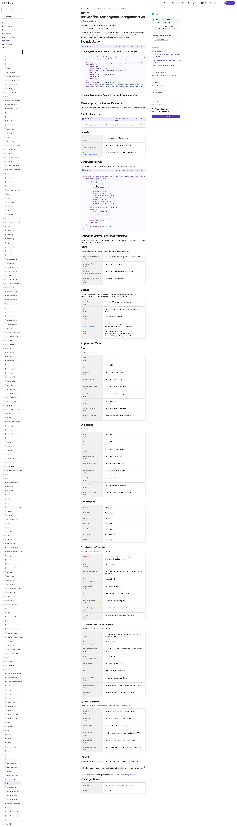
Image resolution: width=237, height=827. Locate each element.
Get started (230, 3)
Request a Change (157, 104)
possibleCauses (88, 379)
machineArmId (88, 586)
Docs (167, 3)
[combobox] (11, 10)
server (85, 556)
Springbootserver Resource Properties (164, 75)
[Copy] (144, 57)
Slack (196, 3)
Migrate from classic (8, 37)
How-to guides (8, 30)
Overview (5, 23)
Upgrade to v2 (7, 40)
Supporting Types (157, 85)
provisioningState (89, 600)
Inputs (155, 79)
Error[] (85, 566)
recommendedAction (90, 386)
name (85, 316)
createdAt (86, 711)
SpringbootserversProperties (92, 273)
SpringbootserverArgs (125, 125)
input (119, 251)
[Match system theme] (10, 824)
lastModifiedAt (88, 733)
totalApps (86, 615)
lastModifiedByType (89, 747)
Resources (102, 110)
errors (85, 564)
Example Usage (157, 51)
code (84, 358)
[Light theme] (3, 824)
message (86, 372)
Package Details (157, 92)
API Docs (5, 48)
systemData (87, 324)
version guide (118, 37)
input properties (130, 166)
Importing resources (129, 775)
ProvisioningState (94, 603)
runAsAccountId (88, 394)
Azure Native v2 (164, 21)
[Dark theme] (7, 824)
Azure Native (98, 8)
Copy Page (155, 101)
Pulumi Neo (186, 3)
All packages (8, 16)
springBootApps (88, 608)
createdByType (88, 725)
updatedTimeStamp (89, 415)
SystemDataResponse (89, 326)
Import (154, 89)
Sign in (221, 3)
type (84, 331)
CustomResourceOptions (90, 154)
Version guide (6, 33)
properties (86, 271)
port (84, 593)
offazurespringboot (116, 8)
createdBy (86, 718)
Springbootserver (128, 8)
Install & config (7, 26)
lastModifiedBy (88, 740)
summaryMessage (89, 408)
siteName (86, 264)
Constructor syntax (159, 69)
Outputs (156, 82)
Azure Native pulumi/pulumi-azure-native (118, 785)
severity (86, 401)
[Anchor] (146, 16)
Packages (90, 8)
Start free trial (165, 116)
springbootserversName (91, 278)
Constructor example (160, 72)
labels (85, 579)
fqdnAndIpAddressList (90, 571)
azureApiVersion (88, 302)
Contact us (213, 3)
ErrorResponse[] (88, 643)
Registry (176, 3)
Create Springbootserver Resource (163, 65)
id (83, 309)
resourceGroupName (90, 256)
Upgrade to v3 (7, 44)
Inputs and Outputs (134, 240)
